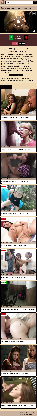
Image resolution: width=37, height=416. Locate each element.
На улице (19, 75)
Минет (12, 75)
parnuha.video (32, 412)
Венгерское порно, (10, 78)
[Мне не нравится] (26, 37)
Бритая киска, (5, 80)
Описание (15, 43)
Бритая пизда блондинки (25, 80)
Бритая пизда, (14, 80)
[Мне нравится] (11, 37)
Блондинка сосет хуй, (22, 78)
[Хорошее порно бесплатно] (2, 2)
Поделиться (22, 43)
